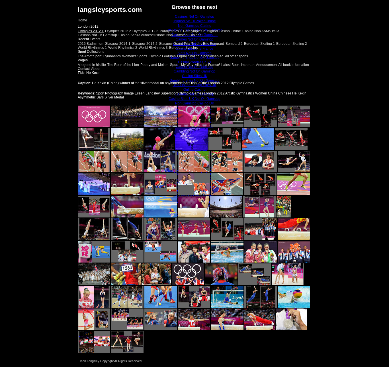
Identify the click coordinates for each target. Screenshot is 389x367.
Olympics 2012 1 (91, 31)
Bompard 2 (234, 44)
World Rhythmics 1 (92, 48)
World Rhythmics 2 (122, 48)
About (95, 69)
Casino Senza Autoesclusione (141, 35)
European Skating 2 (291, 44)
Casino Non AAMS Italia (260, 31)
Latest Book (230, 65)
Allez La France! (207, 65)
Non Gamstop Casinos (183, 35)
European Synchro (183, 48)
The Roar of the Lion (123, 65)
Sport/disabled (212, 56)
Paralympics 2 (194, 31)
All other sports (236, 56)
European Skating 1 (259, 44)
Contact (84, 69)
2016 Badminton (90, 44)
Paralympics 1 (171, 31)
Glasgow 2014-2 (144, 44)
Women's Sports (134, 56)
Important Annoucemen (259, 65)
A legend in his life (92, 65)
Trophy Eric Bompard (207, 44)
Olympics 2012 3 (145, 31)
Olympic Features (162, 56)
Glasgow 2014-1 (117, 44)
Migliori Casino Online (223, 31)
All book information (293, 65)
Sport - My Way (181, 65)
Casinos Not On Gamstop (97, 35)
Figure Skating (188, 56)
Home (82, 20)
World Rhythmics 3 (153, 48)
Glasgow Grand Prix (174, 44)
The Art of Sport (89, 56)
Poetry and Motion (154, 65)
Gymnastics (112, 56)
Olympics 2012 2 (118, 31)
